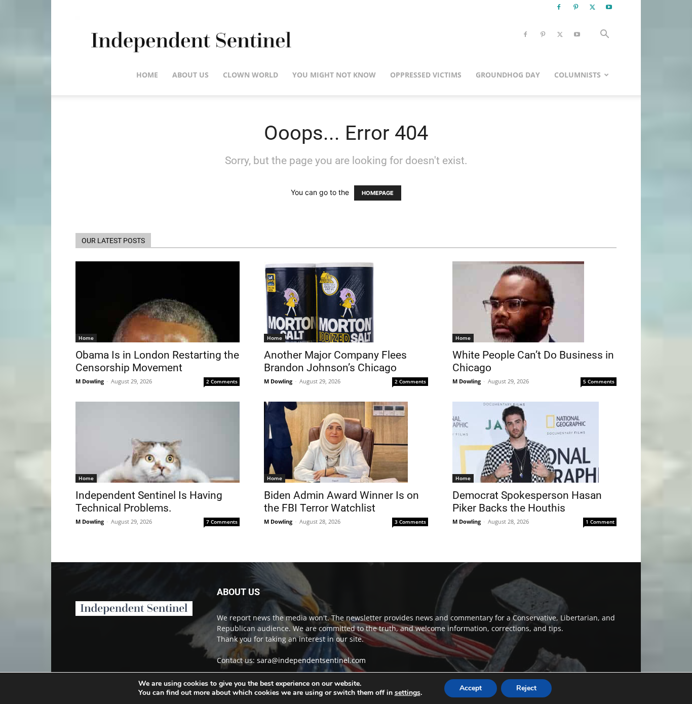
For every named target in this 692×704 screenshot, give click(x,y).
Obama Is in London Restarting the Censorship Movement (157, 361)
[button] (604, 35)
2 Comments (222, 381)
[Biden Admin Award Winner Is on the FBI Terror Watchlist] (346, 442)
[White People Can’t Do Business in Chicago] (534, 301)
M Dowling (89, 381)
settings (407, 692)
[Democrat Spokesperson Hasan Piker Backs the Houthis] (534, 442)
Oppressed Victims (426, 75)
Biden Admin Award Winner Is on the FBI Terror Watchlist (341, 501)
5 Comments (598, 381)
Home (147, 75)
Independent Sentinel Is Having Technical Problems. (148, 501)
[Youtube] (609, 7)
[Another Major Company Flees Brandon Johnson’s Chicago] (346, 301)
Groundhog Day (508, 75)
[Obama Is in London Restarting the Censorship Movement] (157, 301)
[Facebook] (558, 7)
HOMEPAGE (378, 193)
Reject (526, 688)
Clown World (250, 75)
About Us (190, 75)
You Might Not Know (334, 75)
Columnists (577, 75)
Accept (470, 688)
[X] (592, 7)
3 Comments (410, 521)
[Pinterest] (575, 7)
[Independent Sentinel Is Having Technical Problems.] (157, 442)
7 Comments (222, 521)
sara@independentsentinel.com (311, 660)
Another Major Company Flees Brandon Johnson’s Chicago (335, 361)
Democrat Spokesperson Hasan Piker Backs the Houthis (527, 501)
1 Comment (600, 521)
